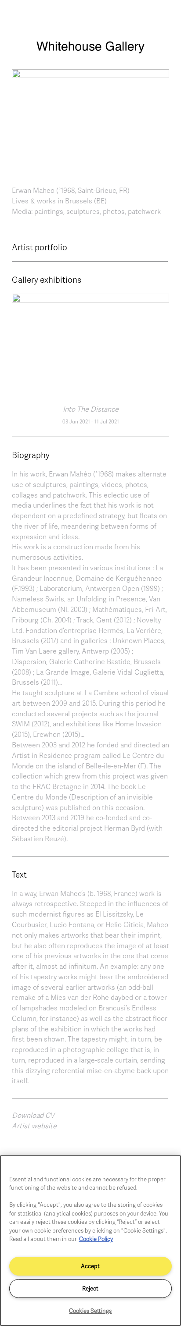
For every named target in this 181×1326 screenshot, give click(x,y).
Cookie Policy (96, 1239)
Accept (90, 1266)
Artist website (34, 1125)
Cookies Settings (90, 1311)
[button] (90, 120)
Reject (90, 1288)
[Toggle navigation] (164, 16)
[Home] (90, 51)
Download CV (33, 1115)
